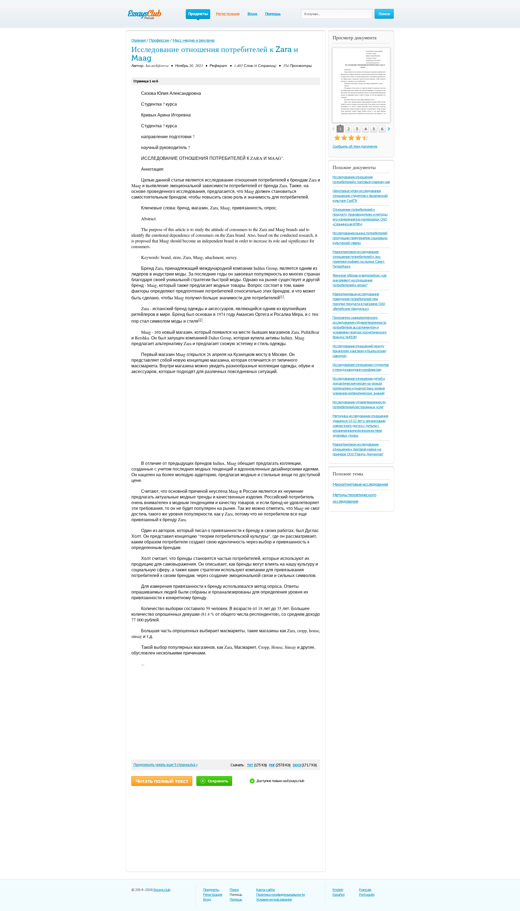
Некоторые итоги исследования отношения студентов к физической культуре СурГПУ (360, 196)
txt (250, 764)
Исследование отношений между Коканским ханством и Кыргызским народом (359, 351)
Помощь (273, 13)
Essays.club (162, 889)
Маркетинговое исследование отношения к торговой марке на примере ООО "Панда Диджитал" (358, 449)
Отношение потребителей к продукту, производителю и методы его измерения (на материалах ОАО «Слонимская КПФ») (360, 216)
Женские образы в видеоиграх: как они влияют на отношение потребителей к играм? (359, 280)
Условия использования (274, 899)
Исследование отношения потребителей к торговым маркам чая (361, 179)
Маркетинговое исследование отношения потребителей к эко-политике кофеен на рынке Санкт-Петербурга (359, 259)
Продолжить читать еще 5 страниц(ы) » (165, 764)
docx (297, 764)
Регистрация (227, 13)
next (389, 129)
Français (365, 889)
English (338, 889)
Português (367, 894)
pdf (272, 764)
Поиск (234, 889)
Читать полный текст (161, 780)
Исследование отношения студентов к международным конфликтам (361, 367)
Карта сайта (265, 889)
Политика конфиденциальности (280, 894)
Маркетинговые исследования (360, 484)
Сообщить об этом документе (355, 146)
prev (333, 129)
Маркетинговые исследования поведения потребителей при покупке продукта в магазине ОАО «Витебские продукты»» (359, 301)
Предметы (211, 889)
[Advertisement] (225, 417)
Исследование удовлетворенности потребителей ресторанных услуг (359, 404)
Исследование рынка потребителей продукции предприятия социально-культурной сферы (360, 238)
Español (338, 894)
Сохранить (218, 780)
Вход (252, 13)
